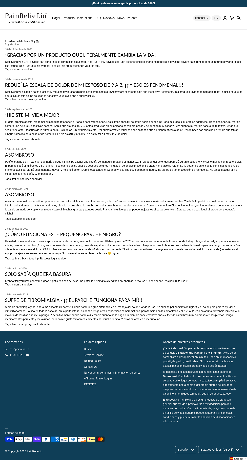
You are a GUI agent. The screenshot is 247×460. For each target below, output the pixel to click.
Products (69, 18)
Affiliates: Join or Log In (98, 378)
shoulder (27, 69)
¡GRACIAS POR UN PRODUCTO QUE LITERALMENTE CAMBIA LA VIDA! (80, 55)
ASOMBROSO (19, 155)
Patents (132, 18)
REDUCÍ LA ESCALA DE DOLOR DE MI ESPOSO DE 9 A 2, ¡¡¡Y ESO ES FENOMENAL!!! (94, 85)
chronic (16, 69)
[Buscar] (238, 18)
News (121, 18)
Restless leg (47, 258)
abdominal (18, 218)
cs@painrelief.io (19, 349)
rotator (26, 139)
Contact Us (90, 366)
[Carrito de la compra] (232, 18)
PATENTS (90, 384)
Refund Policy (92, 360)
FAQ (98, 18)
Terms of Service (94, 355)
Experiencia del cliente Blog (20, 41)
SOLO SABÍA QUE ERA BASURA (38, 274)
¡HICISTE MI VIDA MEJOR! (33, 115)
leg (30, 324)
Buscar (88, 349)
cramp (23, 324)
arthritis (16, 258)
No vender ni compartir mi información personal (112, 372)
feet (31, 258)
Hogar (56, 18)
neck (32, 99)
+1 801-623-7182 (20, 355)
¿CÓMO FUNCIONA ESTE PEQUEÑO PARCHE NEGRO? (63, 234)
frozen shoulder (21, 179)
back (15, 99)
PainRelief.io (34, 451)
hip (37, 258)
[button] (238, 458)
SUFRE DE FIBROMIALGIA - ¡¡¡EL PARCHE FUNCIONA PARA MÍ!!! (73, 300)
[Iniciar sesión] (225, 18)
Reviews (109, 18)
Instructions (84, 18)
